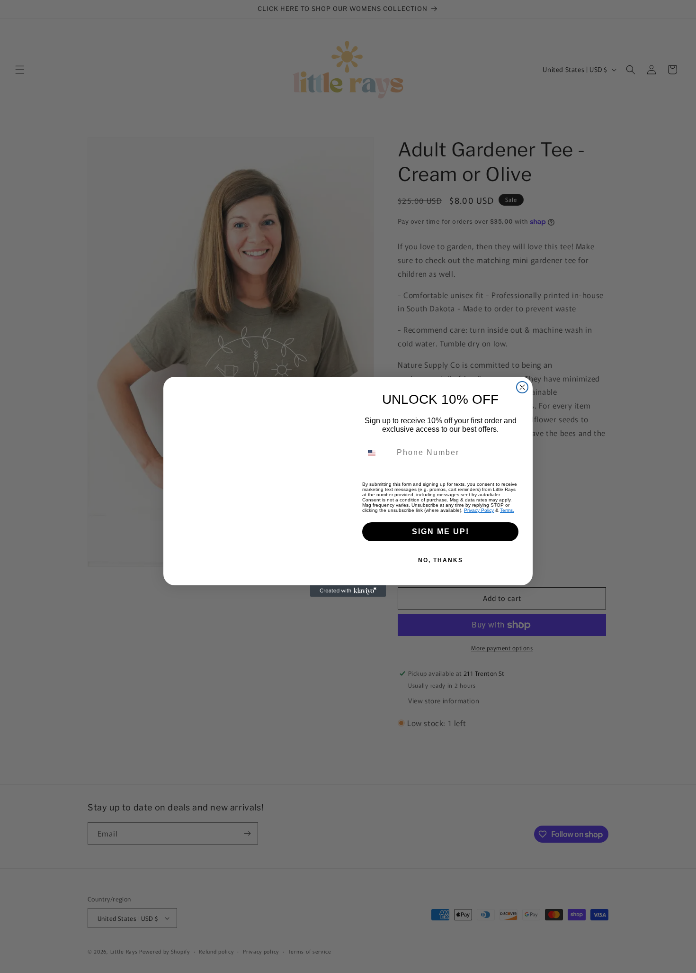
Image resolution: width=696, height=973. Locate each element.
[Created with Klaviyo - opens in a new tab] (348, 591)
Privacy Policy (479, 510)
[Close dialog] (522, 387)
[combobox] (377, 453)
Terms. (507, 510)
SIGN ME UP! (440, 531)
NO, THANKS (440, 560)
